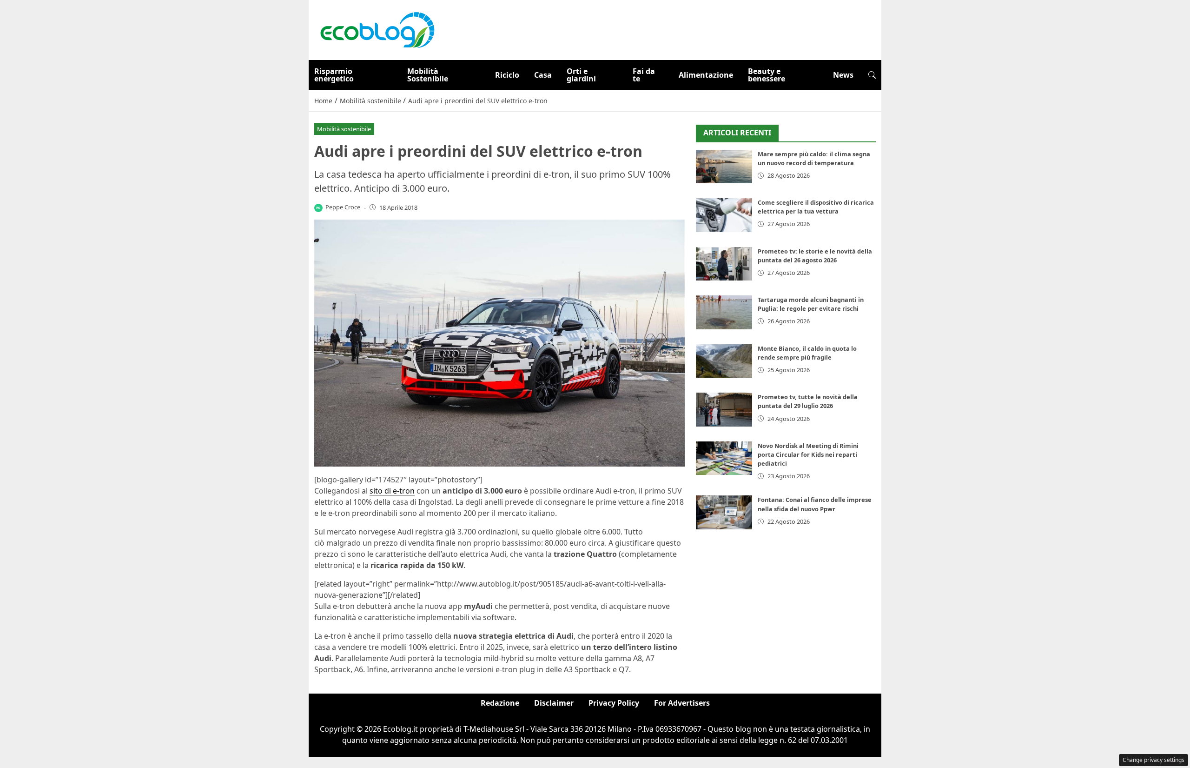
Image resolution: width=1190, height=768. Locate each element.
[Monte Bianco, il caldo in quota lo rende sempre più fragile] (724, 361)
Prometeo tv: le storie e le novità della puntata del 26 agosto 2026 (815, 255)
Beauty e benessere (766, 75)
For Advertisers (682, 703)
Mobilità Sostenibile (427, 75)
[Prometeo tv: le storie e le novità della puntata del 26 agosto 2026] (724, 264)
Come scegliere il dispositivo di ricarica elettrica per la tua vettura (816, 206)
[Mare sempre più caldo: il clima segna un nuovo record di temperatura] (724, 167)
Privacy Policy (613, 703)
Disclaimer (554, 703)
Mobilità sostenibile (344, 129)
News (843, 75)
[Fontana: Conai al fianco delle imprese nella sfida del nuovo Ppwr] (724, 512)
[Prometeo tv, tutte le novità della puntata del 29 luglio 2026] (724, 410)
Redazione (500, 703)
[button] (872, 74)
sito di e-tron (392, 491)
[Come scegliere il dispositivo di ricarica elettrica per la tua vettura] (724, 215)
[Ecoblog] (377, 29)
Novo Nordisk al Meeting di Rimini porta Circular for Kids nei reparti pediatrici (808, 454)
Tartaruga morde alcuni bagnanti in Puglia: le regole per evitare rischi (811, 304)
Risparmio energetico (334, 75)
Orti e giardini (581, 75)
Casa (543, 75)
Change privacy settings (1153, 760)
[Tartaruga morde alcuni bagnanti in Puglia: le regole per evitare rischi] (724, 312)
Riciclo (507, 75)
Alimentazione (706, 75)
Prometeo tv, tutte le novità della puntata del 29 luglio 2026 (808, 401)
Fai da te (644, 75)
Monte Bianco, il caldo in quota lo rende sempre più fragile (807, 352)
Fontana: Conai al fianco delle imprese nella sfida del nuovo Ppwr (815, 504)
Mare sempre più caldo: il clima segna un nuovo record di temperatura (814, 158)
